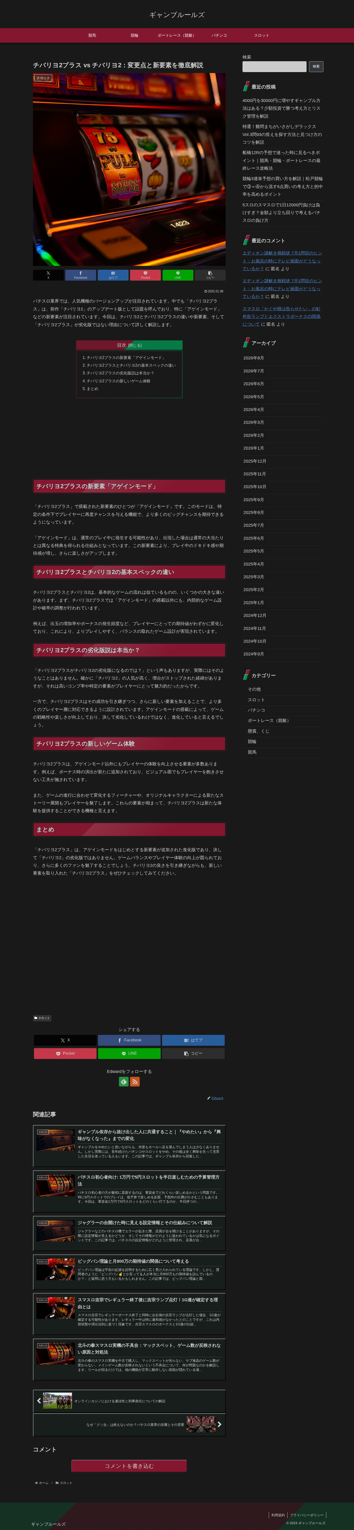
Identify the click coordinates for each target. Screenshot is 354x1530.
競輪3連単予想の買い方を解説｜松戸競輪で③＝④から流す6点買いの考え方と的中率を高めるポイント (283, 186)
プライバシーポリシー (307, 1515)
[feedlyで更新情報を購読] (124, 1081)
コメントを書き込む (129, 1466)
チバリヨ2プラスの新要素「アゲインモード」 (126, 357)
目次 (121, 345)
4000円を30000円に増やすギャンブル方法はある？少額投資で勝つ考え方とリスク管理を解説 (282, 108)
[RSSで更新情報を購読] (135, 1081)
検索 (247, 57)
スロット (44, 1018)
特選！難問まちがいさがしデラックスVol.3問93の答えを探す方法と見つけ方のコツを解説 (282, 134)
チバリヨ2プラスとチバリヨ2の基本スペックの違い (131, 365)
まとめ (92, 388)
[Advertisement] (129, 443)
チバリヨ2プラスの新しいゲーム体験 (119, 381)
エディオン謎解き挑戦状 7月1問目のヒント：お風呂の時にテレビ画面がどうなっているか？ (282, 261)
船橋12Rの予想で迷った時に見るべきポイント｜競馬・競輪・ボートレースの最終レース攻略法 (282, 160)
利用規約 (278, 1515)
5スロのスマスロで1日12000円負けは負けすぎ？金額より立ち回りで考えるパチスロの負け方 (282, 212)
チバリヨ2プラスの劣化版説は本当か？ (120, 373)
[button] (210, 275)
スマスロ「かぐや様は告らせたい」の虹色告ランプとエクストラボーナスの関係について (282, 316)
